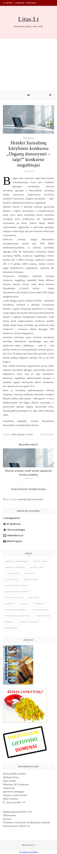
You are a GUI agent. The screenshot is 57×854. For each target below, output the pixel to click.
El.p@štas (8, 3)
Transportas (43, 616)
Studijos (24, 604)
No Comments (47, 434)
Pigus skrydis (9, 780)
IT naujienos (12, 573)
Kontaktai (31, 3)
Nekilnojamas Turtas (17, 591)
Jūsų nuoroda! (14, 802)
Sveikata (28, 138)
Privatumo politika (28, 852)
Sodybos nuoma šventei (15, 795)
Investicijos (37, 567)
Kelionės (29, 573)
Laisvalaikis (11, 579)
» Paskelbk (19, 3)
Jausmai (7, 818)
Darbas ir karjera (15, 567)
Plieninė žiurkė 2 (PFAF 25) (16, 826)
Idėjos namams (10, 798)
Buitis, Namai (40, 561)
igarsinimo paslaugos (13, 791)
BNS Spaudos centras (22, 434)
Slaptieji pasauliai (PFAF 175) (17, 811)
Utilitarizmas (9, 815)
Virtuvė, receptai (28, 622)
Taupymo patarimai (15, 610)
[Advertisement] (28, 64)
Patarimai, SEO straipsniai (16, 784)
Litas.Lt (28, 19)
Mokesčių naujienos (16, 585)
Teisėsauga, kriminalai (18, 616)
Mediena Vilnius (11, 777)
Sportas (9, 604)
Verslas (9, 622)
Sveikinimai (8, 788)
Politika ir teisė (14, 597)
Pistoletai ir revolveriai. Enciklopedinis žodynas (26, 822)
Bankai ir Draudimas (16, 561)
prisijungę (11, 499)
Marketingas (31, 579)
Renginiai (34, 597)
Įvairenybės (11, 628)
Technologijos (40, 610)
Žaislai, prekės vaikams (14, 773)
